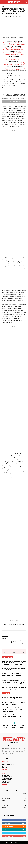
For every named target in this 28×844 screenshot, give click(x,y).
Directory (18, 693)
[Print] (25, 605)
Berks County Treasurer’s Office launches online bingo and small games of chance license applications (8, 779)
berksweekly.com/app (14, 627)
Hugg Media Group (11, 842)
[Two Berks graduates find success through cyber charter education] (21, 764)
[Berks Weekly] (3, 16)
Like (6, 722)
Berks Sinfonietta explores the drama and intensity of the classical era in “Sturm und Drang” (13, 716)
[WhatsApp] (15, 605)
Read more (4, 769)
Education (5, 761)
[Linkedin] (18, 605)
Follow (14, 722)
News (3, 6)
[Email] (22, 605)
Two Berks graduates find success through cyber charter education (8, 765)
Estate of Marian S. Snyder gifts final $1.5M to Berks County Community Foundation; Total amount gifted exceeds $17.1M (13, 682)
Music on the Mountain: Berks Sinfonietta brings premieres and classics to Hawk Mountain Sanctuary (13, 709)
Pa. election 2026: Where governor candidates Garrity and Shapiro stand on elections (13, 675)
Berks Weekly (8, 16)
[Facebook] (8, 605)
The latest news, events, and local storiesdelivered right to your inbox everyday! (14, 95)
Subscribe (22, 722)
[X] (11, 605)
